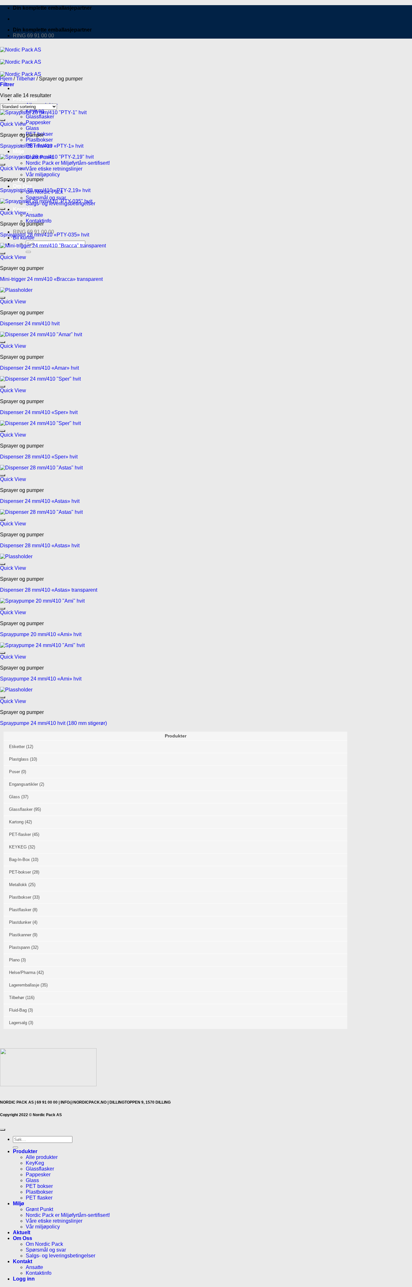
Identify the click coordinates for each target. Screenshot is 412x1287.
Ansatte (34, 215)
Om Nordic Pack (44, 1244)
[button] (7, 84)
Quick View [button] (13, 124)
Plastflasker (20, 909)
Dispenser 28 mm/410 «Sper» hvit (39, 456)
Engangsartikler (23, 784)
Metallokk (18, 884)
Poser (14, 771)
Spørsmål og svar (46, 197)
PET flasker (39, 1197)
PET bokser (39, 1186)
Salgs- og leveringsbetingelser (60, 1255)
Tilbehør (25, 78)
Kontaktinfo (39, 1273)
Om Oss (22, 186)
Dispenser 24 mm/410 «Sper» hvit (39, 412)
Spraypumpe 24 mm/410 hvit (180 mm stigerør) (53, 723)
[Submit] (15, 1147)
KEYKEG (18, 847)
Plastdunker (20, 922)
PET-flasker (20, 834)
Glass (32, 128)
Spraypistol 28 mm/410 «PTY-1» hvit (41, 146)
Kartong (16, 821)
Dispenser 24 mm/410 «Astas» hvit (40, 501)
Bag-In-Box (19, 859)
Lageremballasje (24, 985)
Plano (14, 960)
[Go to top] (2, 1130)
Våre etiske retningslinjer (54, 168)
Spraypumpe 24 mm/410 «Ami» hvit (40, 678)
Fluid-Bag (18, 1010)
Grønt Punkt (39, 1209)
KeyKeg (35, 1163)
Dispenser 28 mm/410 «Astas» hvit (40, 545)
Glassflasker (21, 809)
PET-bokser (20, 872)
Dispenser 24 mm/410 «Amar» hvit (39, 368)
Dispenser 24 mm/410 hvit (30, 323)
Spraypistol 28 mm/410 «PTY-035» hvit (44, 234)
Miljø (18, 151)
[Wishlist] (2, 120)
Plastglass (19, 759)
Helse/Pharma (22, 972)
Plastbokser (39, 140)
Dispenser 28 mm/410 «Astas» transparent (48, 590)
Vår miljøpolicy (43, 174)
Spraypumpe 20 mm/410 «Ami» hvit (40, 634)
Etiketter (17, 746)
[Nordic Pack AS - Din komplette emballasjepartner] (20, 62)
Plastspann (19, 947)
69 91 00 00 (47, 1102)
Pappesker (38, 122)
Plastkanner (20, 934)
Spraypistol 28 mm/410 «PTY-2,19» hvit (45, 190)
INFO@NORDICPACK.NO (84, 1102)
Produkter (25, 99)
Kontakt (22, 1261)
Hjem (6, 78)
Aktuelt (21, 1232)
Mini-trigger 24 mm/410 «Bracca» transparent (51, 279)
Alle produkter (42, 1157)
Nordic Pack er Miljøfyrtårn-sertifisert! (68, 1215)
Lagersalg (18, 1022)
